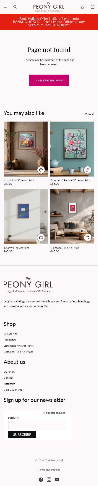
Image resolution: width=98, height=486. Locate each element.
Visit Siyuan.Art (13, 389)
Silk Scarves (10, 333)
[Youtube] (57, 479)
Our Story (9, 371)
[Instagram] (49, 479)
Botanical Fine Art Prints (18, 351)
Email (13, 418)
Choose (91, 170)
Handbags (10, 339)
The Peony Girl (54, 460)
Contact (8, 377)
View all (89, 114)
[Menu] (5, 7)
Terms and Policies (49, 469)
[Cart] (93, 7)
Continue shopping (49, 80)
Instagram (9, 383)
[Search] (15, 7)
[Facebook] (41, 479)
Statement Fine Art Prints (19, 345)
